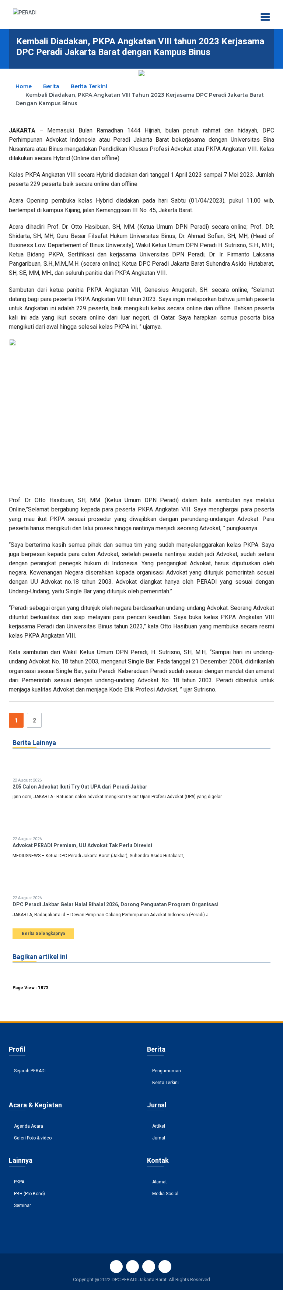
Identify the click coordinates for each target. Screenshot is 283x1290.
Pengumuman (166, 1070)
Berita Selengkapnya (43, 933)
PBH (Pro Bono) (29, 1193)
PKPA (19, 1181)
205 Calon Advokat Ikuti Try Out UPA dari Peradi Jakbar (80, 787)
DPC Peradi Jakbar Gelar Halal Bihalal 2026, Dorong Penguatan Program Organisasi (116, 904)
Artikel (158, 1126)
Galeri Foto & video (33, 1138)
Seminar (22, 1205)
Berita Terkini (89, 86)
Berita (51, 86)
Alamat (159, 1181)
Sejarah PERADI (30, 1070)
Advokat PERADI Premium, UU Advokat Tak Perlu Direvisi (82, 845)
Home (23, 86)
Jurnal (158, 1138)
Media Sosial (165, 1193)
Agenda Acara (28, 1126)
